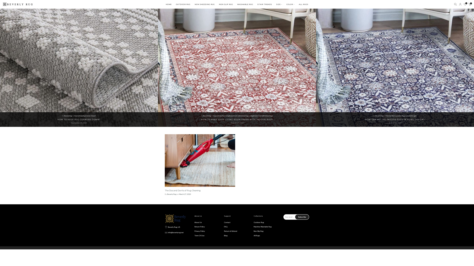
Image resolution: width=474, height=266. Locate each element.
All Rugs (257, 235)
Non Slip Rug (258, 231)
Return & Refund (230, 231)
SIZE (278, 4)
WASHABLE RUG (245, 4)
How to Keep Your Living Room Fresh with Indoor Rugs (231, 116)
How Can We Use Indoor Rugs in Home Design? (400, 116)
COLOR (289, 4)
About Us (198, 222)
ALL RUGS (303, 4)
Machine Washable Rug (263, 227)
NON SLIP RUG (226, 4)
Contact (227, 222)
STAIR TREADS (264, 4)
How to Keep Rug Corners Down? (85, 116)
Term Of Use (199, 235)
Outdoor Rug (259, 222)
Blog (225, 235)
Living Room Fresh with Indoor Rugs (261, 116)
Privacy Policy (199, 231)
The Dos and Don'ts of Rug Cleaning (183, 190)
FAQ (225, 227)
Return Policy (199, 227)
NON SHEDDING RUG (205, 4)
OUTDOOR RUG (183, 4)
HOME (169, 4)
